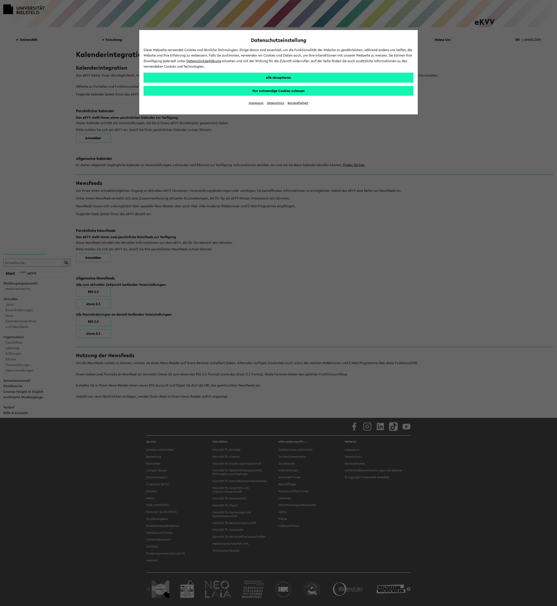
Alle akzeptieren (278, 77)
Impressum (256, 103)
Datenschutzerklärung (203, 61)
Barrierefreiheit (298, 103)
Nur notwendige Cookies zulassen (278, 90)
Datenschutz (275, 103)
